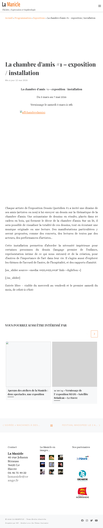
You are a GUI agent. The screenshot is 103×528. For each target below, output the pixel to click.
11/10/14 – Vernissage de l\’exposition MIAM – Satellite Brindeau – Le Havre (71, 394)
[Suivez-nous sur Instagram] (87, 520)
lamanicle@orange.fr (18, 478)
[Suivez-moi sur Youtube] (96, 520)
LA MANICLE (18, 519)
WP (17, 523)
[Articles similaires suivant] (94, 333)
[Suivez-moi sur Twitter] (91, 520)
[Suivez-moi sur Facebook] (82, 520)
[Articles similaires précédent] (87, 333)
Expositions (39, 18)
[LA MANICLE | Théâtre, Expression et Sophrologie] (11, 3)
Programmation (23, 18)
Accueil (8, 18)
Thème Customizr (42, 523)
